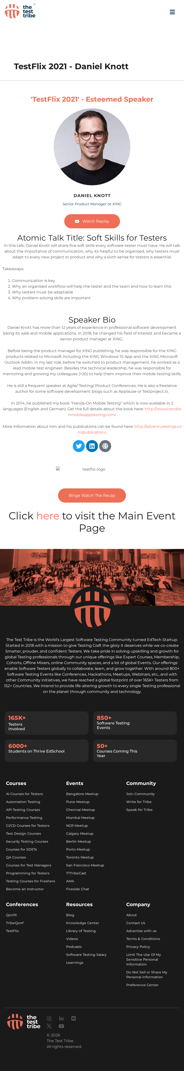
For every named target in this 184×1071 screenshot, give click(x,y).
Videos (72, 939)
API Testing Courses (23, 810)
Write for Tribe (139, 802)
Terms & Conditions (143, 939)
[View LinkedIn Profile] (95, 149)
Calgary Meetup (79, 833)
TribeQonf (14, 923)
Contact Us (135, 923)
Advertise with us (141, 931)
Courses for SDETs (21, 849)
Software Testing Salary (86, 955)
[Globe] (105, 446)
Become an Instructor (25, 889)
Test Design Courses (23, 833)
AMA (70, 881)
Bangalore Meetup (82, 794)
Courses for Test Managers (28, 865)
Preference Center (142, 985)
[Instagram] (49, 1018)
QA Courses (16, 857)
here (49, 516)
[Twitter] (79, 446)
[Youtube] (61, 1026)
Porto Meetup (78, 849)
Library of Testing (81, 931)
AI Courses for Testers (24, 794)
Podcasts (74, 947)
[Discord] (73, 1018)
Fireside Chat (77, 889)
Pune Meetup (78, 802)
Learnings (74, 962)
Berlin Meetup (78, 841)
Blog (70, 915)
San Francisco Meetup (85, 865)
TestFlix (12, 931)
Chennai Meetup (80, 810)
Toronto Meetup (80, 857)
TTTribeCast (76, 873)
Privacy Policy (138, 947)
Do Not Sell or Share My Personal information (146, 974)
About (131, 915)
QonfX (11, 915)
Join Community (140, 794)
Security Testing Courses (27, 841)
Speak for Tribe (139, 810)
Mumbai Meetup (80, 818)
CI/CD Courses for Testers (27, 825)
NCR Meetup (77, 825)
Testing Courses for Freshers (30, 881)
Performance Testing (24, 818)
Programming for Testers (27, 873)
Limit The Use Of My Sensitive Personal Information (143, 959)
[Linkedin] (92, 446)
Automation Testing (23, 802)
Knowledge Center (82, 923)
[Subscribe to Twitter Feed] (85, 149)
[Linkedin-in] (61, 1018)
